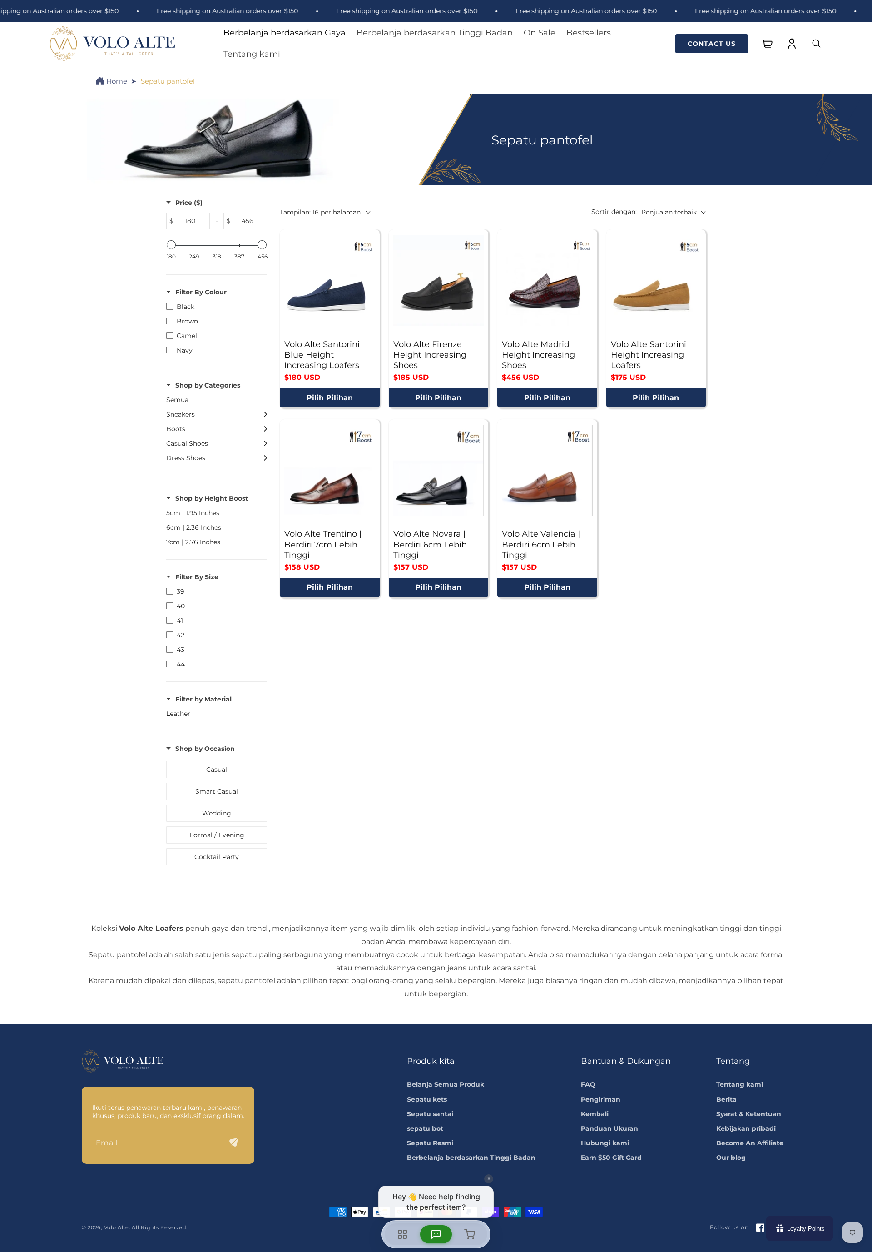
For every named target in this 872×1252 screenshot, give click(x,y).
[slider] (171, 244)
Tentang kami (739, 1084)
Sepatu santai (430, 1114)
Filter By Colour (201, 292)
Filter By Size (196, 577)
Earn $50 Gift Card (611, 1157)
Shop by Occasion (205, 749)
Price (189, 203)
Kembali (595, 1114)
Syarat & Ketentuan (748, 1114)
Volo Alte (116, 1227)
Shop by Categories (207, 385)
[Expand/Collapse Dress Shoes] (263, 457)
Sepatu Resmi (430, 1143)
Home (116, 81)
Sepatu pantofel (168, 81)
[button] (284, 33)
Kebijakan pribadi (746, 1128)
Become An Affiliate (749, 1143)
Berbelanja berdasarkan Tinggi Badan (471, 1157)
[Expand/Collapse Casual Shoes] (263, 443)
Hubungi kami (605, 1143)
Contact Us (712, 44)
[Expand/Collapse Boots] (263, 428)
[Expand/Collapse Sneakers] (263, 414)
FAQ (588, 1084)
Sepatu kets (427, 1099)
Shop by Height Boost (211, 498)
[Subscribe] (234, 1142)
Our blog (731, 1157)
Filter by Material (203, 699)
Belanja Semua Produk (445, 1084)
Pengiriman (600, 1099)
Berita (726, 1099)
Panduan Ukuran (609, 1128)
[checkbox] (214, 306)
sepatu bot (425, 1128)
